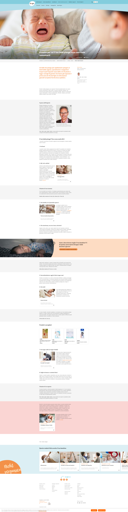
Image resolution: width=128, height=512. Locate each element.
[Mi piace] (70, 181)
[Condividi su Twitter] (64, 480)
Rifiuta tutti (94, 510)
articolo (44, 180)
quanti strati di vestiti (67, 360)
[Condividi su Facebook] (61, 480)
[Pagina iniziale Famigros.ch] (32, 3)
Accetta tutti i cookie (102, 510)
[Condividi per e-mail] (67, 480)
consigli (61, 419)
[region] (64, 510)
